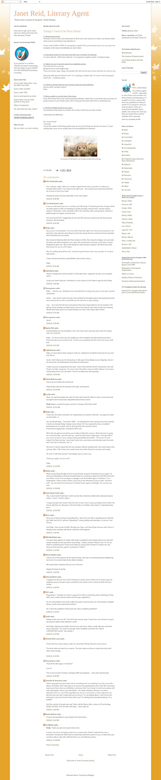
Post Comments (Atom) (85, 761)
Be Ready (125, 172)
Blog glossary (127, 53)
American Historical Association (133, 281)
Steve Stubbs (51, 555)
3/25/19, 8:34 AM (52, 223)
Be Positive (126, 155)
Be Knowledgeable (129, 148)
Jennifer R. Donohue (54, 681)
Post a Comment (52, 745)
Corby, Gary (126, 212)
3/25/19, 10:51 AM (53, 407)
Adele (48, 471)
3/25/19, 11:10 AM (53, 466)
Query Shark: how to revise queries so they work (24, 101)
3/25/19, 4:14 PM (52, 612)
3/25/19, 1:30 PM (52, 533)
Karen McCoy (51, 714)
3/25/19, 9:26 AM (52, 284)
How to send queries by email (25, 96)
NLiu (48, 515)
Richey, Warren (127, 237)
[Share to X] (66, 170)
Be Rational (126, 164)
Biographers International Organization (131, 269)
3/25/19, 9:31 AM (52, 313)
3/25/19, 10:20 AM (53, 390)
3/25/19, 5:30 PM (52, 676)
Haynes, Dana (127, 219)
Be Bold (125, 130)
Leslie (48, 394)
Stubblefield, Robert (129, 248)
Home (81, 755)
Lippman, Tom (127, 230)
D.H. (47, 592)
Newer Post (49, 755)
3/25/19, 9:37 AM (52, 345)
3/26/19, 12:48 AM (53, 740)
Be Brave (125, 133)
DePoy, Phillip (127, 215)
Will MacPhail (51, 537)
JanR (48, 616)
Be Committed (127, 137)
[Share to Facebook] (68, 170)
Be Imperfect (126, 144)
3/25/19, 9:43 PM (52, 720)
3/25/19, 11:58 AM (53, 488)
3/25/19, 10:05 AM (53, 374)
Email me (142, 38)
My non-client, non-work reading (26, 128)
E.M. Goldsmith (52, 181)
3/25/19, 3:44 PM (52, 587)
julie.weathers (51, 577)
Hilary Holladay (127, 222)
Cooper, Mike (127, 208)
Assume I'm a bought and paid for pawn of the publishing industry (134, 291)
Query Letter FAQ (20, 92)
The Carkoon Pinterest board (132, 56)
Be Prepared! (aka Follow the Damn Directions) (133, 160)
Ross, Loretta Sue (128, 241)
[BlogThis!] (63, 170)
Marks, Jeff (126, 233)
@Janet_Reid (133, 31)
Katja (48, 228)
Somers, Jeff (126, 244)
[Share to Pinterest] (70, 170)
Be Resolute (126, 175)
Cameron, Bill (127, 204)
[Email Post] (57, 170)
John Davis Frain (52, 493)
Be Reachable (127, 168)
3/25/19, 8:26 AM (52, 199)
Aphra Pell (50, 328)
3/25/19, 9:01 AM (52, 266)
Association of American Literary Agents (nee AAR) (134, 264)
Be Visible (125, 182)
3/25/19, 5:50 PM (52, 710)
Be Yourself (126, 190)
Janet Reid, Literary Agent (51, 13)
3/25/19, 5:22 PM (52, 634)
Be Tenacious (127, 179)
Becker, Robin (127, 201)
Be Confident (126, 141)
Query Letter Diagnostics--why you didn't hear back (25, 84)
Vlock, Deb (126, 252)
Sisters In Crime (128, 274)
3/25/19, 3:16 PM (52, 572)
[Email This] (61, 170)
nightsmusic (51, 350)
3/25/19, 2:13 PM (52, 550)
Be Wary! (125, 186)
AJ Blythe (50, 725)
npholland (50, 271)
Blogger (91, 775)
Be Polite (125, 152)
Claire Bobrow (51, 379)
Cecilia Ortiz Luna (53, 639)
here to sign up (24, 31)
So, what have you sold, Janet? (25, 109)
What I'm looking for (21, 105)
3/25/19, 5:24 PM (52, 656)
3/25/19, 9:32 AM (52, 323)
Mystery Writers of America (132, 277)
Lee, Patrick (126, 226)
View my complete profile (131, 119)
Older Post (112, 755)
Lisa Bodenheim (52, 203)
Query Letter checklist (22, 89)
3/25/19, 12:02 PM (53, 510)
